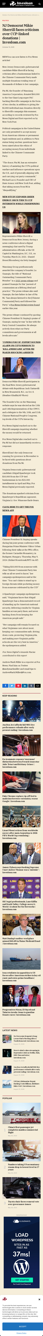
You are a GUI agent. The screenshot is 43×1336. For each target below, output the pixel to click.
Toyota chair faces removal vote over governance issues (23, 1202)
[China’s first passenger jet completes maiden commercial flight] (22, 1113)
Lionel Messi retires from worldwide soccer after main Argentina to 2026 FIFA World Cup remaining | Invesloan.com (20, 834)
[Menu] (3, 4)
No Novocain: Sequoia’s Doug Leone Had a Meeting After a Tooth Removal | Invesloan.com (26, 1038)
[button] (39, 1299)
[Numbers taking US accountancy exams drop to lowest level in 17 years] (22, 1150)
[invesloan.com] (22, 4)
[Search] (39, 4)
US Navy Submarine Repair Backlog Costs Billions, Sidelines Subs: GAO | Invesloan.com (26, 1083)
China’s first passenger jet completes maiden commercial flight (23, 1130)
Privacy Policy (21, 1333)
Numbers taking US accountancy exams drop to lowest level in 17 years (23, 1167)
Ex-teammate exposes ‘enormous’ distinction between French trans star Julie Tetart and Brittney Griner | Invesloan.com (20, 763)
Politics (5, 20)
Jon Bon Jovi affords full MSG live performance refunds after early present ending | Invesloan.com (18, 727)
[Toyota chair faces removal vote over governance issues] (22, 1188)
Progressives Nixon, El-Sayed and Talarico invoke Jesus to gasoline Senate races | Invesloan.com (18, 1012)
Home (4, 15)
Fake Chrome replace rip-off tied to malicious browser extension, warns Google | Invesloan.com (20, 799)
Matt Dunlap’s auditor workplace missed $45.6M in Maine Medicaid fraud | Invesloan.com (21, 941)
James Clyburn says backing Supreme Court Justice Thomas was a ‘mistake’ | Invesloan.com (20, 870)
